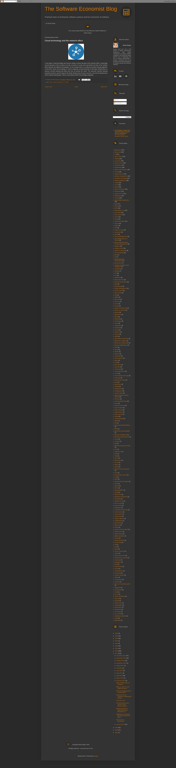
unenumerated (119, 418)
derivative (117, 327)
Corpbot (117, 441)
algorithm (117, 246)
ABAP (116, 420)
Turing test (118, 356)
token (116, 234)
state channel (118, 414)
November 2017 (121, 658)
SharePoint (118, 191)
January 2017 (121, 724)
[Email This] (82, 80)
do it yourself (118, 214)
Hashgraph (118, 195)
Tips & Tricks (118, 156)
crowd (116, 373)
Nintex (116, 464)
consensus (118, 232)
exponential (118, 542)
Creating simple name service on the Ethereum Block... (122, 704)
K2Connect (118, 460)
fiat (115, 544)
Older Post (104, 86)
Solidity (117, 158)
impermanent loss (120, 555)
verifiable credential (120, 616)
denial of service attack (121, 529)
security (117, 198)
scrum (116, 594)
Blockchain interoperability (122, 431)
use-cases (118, 611)
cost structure (118, 512)
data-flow (117, 525)
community (118, 369)
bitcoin (116, 187)
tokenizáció (118, 609)
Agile (116, 204)
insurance (117, 560)
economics (60, 82)
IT (64, 82)
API (116, 423)
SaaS (116, 483)
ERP (116, 284)
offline (116, 577)
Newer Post (48, 86)
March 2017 (120, 678)
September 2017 (122, 663)
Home (76, 86)
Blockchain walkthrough (121, 343)
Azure (51, 82)
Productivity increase (121, 475)
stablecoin (117, 277)
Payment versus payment (122, 469)
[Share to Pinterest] (89, 80)
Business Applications (121, 345)
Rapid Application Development (120, 259)
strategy (117, 271)
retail (116, 592)
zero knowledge (119, 252)
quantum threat (119, 248)
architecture (118, 165)
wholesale (117, 620)
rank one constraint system (122, 584)
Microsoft (117, 299)
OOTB (116, 467)
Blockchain (118, 150)
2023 (116, 638)
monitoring (118, 573)
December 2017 (121, 655)
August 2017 (120, 665)
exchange (117, 378)
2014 (116, 732)
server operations (120, 596)
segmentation (118, 412)
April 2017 (120, 675)
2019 (116, 648)
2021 (116, 643)
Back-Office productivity (121, 338)
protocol (117, 581)
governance (118, 263)
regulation (117, 587)
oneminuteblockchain (121, 401)
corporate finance (120, 371)
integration (118, 562)
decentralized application (122, 200)
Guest (116, 349)
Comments (118, 103)
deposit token (118, 531)
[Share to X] (86, 80)
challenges (118, 507)
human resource (119, 551)
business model (119, 230)
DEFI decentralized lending (122, 445)
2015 (116, 730)
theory (116, 206)
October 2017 (121, 660)
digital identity (118, 533)
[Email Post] (79, 79)
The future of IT (120, 700)
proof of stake (119, 407)
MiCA (116, 316)
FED (116, 456)
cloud (54, 82)
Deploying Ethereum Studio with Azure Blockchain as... (122, 710)
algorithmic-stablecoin (121, 496)
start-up (117, 598)
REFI (116, 479)
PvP (116, 477)
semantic (117, 332)
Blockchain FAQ (119, 279)
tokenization (118, 607)
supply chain (118, 603)
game (116, 549)
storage (117, 600)
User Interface (119, 358)
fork (116, 547)
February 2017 (121, 680)
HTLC (116, 458)
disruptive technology (121, 178)
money (117, 330)
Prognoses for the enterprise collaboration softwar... (123, 696)
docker (117, 538)
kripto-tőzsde (118, 566)
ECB (116, 453)
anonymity (118, 499)
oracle (116, 303)
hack (116, 382)
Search (117, 486)
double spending (119, 540)
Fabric (116, 223)
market (117, 171)
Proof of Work (119, 290)
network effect (119, 393)
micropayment (119, 571)
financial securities (120, 380)
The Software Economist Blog (81, 9)
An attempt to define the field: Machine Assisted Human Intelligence (122, 132)
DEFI (116, 208)
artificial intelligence (120, 180)
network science (119, 575)
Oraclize (117, 354)
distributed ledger (120, 221)
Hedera (117, 312)
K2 (115, 257)
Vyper (116, 360)
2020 (116, 646)
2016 (116, 727)
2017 (116, 653)
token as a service (120, 310)
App (116, 295)
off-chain (117, 399)
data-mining (118, 292)
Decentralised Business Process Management (121, 243)
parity (116, 403)
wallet (116, 618)
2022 (116, 641)
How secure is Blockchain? (120, 720)
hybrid (116, 553)
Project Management (121, 288)
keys (116, 564)
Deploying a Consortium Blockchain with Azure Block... (123, 715)
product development (121, 308)
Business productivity (121, 282)
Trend (66, 82)
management (118, 391)
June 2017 (120, 670)
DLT (116, 449)
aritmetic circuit (119, 501)
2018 (116, 651)
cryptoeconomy (119, 174)
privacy (117, 306)
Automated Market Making (122, 425)
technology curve (119, 210)
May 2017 (120, 673)
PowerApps (118, 321)
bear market (118, 505)
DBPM (116, 297)
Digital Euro (118, 451)
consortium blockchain (121, 509)
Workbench (118, 494)
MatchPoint (118, 314)
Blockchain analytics (120, 340)
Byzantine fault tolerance (122, 437)
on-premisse (118, 579)
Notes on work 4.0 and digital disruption (122, 687)
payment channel (120, 405)
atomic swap (118, 503)
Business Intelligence (121, 434)
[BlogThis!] (84, 80)
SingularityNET (119, 490)
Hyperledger (118, 167)
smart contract (119, 163)
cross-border (118, 514)
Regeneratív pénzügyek (121, 481)
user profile (118, 613)
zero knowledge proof (121, 236)
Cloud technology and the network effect (123, 691)
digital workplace (119, 536)
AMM (116, 336)
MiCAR (117, 351)
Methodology (118, 286)
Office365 (117, 319)
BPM (116, 429)
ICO (116, 273)
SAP (116, 227)
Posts (117, 100)
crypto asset (118, 516)
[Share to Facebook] (88, 80)
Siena (116, 488)
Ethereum (117, 152)
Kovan (116, 462)
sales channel (119, 410)
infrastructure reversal (121, 557)
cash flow (117, 367)
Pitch (116, 472)
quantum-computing (120, 250)
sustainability (118, 605)
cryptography (118, 520)
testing (116, 416)
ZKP (116, 362)
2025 (116, 633)
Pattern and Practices (121, 169)
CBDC (116, 225)
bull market (118, 364)
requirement (118, 589)
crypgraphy (118, 325)
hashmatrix (118, 384)
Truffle (116, 182)
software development (121, 176)
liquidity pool (118, 388)
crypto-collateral (119, 518)
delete (116, 527)
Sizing (116, 492)
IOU (116, 275)
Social (116, 323)
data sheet (118, 523)
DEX (116, 255)
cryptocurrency (119, 193)
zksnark (117, 334)
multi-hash (118, 212)
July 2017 (119, 668)
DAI (116, 443)
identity (117, 386)
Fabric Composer (120, 189)
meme (116, 568)
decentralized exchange (121, 375)
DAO (116, 347)
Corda (116, 439)
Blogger (96, 756)
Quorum (117, 301)
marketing (117, 268)
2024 (116, 636)
